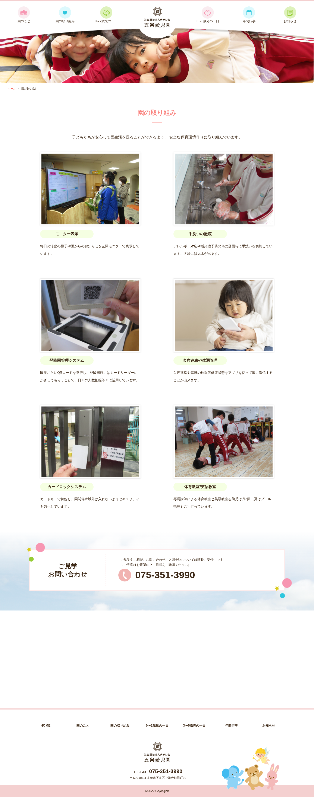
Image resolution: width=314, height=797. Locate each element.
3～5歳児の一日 (208, 21)
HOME (45, 725)
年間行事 (249, 21)
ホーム (12, 88)
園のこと (24, 21)
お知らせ (290, 21)
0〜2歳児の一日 (157, 725)
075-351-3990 (165, 575)
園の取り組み (65, 21)
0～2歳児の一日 (106, 21)
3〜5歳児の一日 (194, 725)
